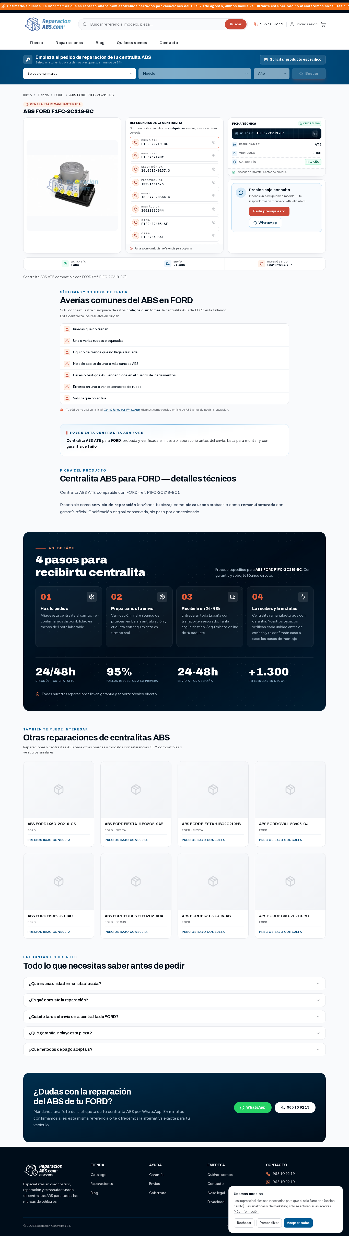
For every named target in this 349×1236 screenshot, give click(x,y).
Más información (246, 1211)
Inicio (27, 95)
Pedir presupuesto (269, 211)
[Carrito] (323, 24)
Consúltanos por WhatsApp (122, 409)
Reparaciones (69, 43)
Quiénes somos (132, 43)
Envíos (154, 1184)
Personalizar (269, 1223)
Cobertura (157, 1193)
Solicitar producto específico (295, 59)
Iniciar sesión (307, 24)
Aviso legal (216, 1193)
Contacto (168, 43)
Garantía (156, 1175)
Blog (100, 43)
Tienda (36, 43)
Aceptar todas (298, 1223)
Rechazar (244, 1223)
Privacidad (216, 1202)
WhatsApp (268, 223)
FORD (59, 95)
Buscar (235, 24)
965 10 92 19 (298, 1107)
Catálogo (99, 1175)
